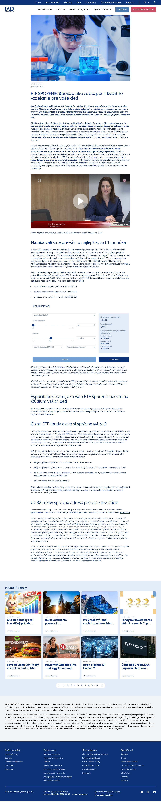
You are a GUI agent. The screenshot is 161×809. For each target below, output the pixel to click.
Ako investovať (52, 2)
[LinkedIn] (154, 798)
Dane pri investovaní (90, 772)
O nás (38, 2)
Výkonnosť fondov (102, 9)
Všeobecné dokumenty (53, 764)
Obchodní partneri (128, 776)
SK (145, 2)
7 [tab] (85, 692)
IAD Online (122, 9)
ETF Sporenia (44, 256)
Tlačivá (47, 768)
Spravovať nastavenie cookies (107, 798)
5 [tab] (78, 692)
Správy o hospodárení (53, 772)
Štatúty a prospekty (52, 761)
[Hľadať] (155, 2)
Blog (79, 2)
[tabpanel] (80, 643)
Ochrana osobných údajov (55, 776)
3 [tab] (71, 692)
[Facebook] (142, 798)
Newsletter (86, 780)
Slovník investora (89, 776)
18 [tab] (97, 692)
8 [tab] (88, 692)
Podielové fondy (44, 9)
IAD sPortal (125, 780)
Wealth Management (79, 9)
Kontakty (130, 2)
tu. (53, 421)
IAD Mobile (9, 776)
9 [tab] (92, 692)
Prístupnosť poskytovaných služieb (58, 783)
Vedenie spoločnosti (129, 768)
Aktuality (68, 2)
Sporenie (60, 9)
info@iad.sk (125, 519)
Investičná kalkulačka (91, 764)
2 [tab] (67, 692)
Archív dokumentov (52, 787)
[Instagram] (148, 798)
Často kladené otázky (111, 2)
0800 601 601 (65, 801)
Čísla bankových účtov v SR (132, 772)
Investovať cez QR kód (143, 9)
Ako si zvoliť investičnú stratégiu (95, 761)
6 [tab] (81, 692)
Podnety (124, 783)
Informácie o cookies (103, 802)
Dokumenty (90, 2)
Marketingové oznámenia (54, 780)
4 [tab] (74, 692)
